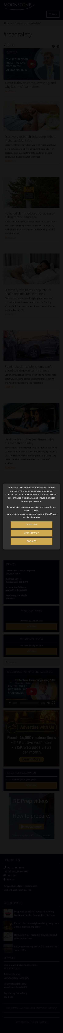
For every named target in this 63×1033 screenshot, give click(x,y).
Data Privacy (31, 533)
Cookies (31, 541)
